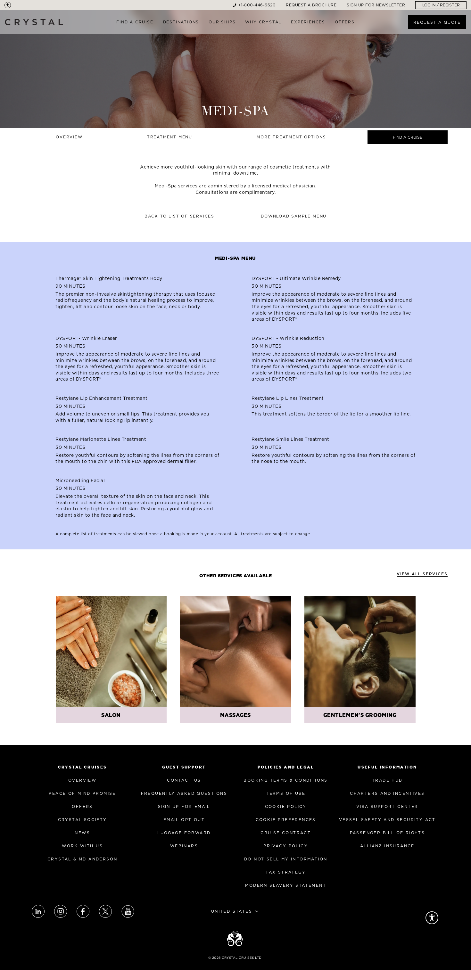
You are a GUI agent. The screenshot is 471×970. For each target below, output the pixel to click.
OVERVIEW (82, 780)
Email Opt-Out (184, 819)
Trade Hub (387, 780)
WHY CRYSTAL (263, 22)
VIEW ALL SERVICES (422, 573)
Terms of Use (285, 793)
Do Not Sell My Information (285, 859)
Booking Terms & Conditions (285, 780)
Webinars (184, 845)
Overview (69, 137)
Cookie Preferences (286, 819)
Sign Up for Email (184, 806)
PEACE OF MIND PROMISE (82, 793)
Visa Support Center (387, 806)
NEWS (82, 832)
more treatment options (291, 137)
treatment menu (169, 137)
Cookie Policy (286, 806)
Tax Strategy (286, 872)
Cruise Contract (285, 832)
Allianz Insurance (387, 845)
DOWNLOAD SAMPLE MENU (293, 216)
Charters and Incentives (387, 793)
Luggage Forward (184, 832)
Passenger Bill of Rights (387, 832)
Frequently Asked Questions (184, 793)
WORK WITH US (82, 845)
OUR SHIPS (222, 22)
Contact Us (184, 780)
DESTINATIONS (181, 22)
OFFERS (345, 22)
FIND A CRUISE (134, 22)
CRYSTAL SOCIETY (82, 819)
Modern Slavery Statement (285, 885)
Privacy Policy (285, 845)
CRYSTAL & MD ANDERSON (82, 859)
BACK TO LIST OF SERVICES (179, 216)
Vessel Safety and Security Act (387, 819)
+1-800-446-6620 (257, 5)
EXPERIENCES (308, 22)
